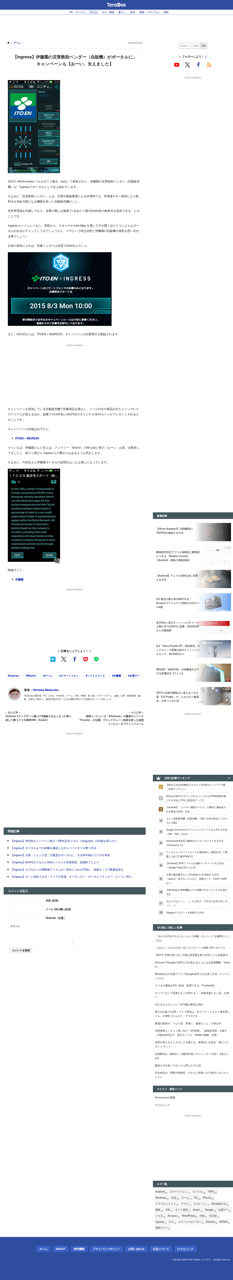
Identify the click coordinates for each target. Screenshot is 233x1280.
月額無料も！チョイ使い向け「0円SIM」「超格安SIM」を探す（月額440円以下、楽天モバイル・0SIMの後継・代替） (191, 1033)
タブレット (201, 1204)
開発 (159, 1210)
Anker (198, 1210)
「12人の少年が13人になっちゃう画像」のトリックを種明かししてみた (192, 938)
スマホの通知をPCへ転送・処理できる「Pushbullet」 (186, 985)
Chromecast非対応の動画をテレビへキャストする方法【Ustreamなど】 (194, 843)
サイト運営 (183, 1210)
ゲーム (94, 12)
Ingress (160, 1222)
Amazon (173, 1216)
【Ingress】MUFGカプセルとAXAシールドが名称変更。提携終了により (55, 862)
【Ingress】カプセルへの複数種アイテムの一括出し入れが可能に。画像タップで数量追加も (67, 869)
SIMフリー (162, 1228)
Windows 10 (220, 1204)
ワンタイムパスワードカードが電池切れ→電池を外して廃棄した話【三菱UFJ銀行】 (197, 854)
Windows (162, 1198)
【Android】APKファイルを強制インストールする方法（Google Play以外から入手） (195, 865)
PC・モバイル (78, 12)
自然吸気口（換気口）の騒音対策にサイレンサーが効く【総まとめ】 (192, 1056)
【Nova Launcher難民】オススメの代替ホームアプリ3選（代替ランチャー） (195, 787)
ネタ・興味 (108, 12)
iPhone (208, 1198)
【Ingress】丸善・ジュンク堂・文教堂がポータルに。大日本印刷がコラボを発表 (60, 855)
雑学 (166, 12)
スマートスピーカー (190, 1222)
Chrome (211, 1222)
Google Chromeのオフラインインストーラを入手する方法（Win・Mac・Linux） (196, 832)
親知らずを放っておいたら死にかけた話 (178, 1065)
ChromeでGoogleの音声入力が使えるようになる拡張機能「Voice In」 (192, 964)
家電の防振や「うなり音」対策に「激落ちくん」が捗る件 (188, 1023)
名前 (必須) (52, 900)
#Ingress (13, 675)
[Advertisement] (116, 26)
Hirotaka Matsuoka (46, 690)
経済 (132, 12)
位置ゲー (224, 1210)
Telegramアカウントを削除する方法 (185, 912)
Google (210, 1210)
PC (197, 1198)
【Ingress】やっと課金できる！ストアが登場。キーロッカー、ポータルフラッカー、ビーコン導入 (71, 876)
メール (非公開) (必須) (58, 909)
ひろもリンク (162, 1105)
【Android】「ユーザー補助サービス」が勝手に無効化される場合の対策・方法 (196, 809)
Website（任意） (56, 918)
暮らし (122, 12)
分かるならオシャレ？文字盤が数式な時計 (179, 1004)
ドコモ (160, 1216)
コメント (15, 926)
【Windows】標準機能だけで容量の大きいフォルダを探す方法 (196, 892)
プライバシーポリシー (106, 1249)
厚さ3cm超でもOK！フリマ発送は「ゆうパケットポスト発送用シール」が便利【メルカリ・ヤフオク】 (192, 1014)
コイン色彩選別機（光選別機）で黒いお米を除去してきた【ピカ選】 (197, 820)
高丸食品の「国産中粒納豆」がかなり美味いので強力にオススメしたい (192, 1075)
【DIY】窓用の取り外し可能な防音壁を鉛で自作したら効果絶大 (191, 955)
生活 (175, 1198)
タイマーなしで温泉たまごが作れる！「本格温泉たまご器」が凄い (192, 995)
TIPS (212, 1191)
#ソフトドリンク (95, 675)
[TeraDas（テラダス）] (116, 5)
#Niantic (31, 675)
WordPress (189, 1216)
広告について (161, 1249)
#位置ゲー (134, 675)
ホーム (43, 1249)
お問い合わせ (136, 1249)
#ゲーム (47, 675)
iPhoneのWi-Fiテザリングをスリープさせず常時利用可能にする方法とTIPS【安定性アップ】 (196, 798)
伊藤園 (19, 579)
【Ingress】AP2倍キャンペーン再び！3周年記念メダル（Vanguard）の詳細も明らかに (64, 841)
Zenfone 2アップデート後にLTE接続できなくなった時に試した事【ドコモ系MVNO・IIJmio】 (38, 718)
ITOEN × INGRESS (27, 438)
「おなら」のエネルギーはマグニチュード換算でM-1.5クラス (190, 947)
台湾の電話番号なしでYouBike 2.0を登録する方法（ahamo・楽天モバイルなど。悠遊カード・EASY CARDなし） (196, 879)
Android (161, 1191)
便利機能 (79, 1249)
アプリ (186, 1204)
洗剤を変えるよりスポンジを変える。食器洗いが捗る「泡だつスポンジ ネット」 (192, 1044)
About (61, 1249)
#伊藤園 (116, 675)
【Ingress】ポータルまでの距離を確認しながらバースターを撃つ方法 (53, 848)
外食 (203, 1216)
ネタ (172, 1222)
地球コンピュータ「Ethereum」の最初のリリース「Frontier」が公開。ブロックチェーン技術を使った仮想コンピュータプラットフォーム (111, 719)
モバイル (199, 1191)
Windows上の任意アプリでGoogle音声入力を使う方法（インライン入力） (192, 976)
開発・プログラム (149, 12)
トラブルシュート (167, 1204)
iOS (169, 1210)
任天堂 (214, 1216)
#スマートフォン (69, 675)
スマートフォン (180, 1191)
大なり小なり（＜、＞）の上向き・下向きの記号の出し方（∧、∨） (197, 903)
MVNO (225, 1222)
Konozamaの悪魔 (165, 1097)
